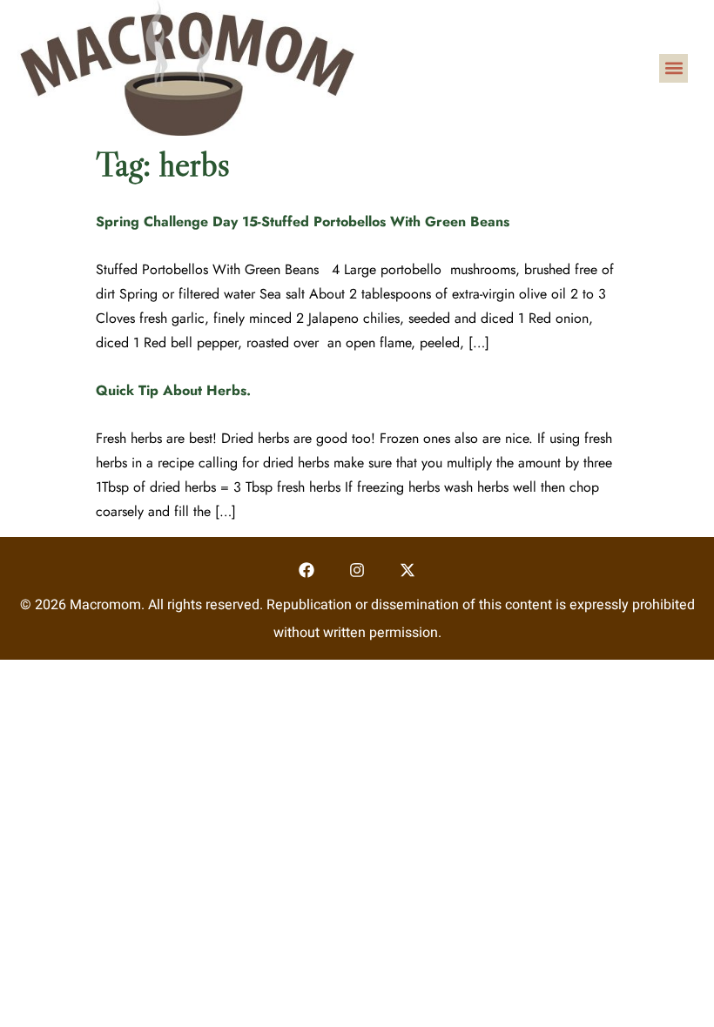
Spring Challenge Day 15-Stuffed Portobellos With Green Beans (302, 221)
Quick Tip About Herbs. (173, 390)
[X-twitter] (407, 570)
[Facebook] (306, 570)
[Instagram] (357, 570)
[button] (673, 68)
